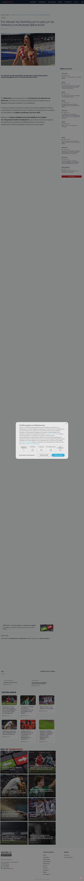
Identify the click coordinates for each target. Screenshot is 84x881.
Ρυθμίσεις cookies (26, 443)
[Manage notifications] (81, 878)
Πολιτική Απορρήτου (35, 443)
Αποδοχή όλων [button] (58, 455)
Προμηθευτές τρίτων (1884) (52, 434)
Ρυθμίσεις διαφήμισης (27, 442)
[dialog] (42, 440)
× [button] (66, 423)
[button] (27, 455)
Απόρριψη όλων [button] (44, 455)
